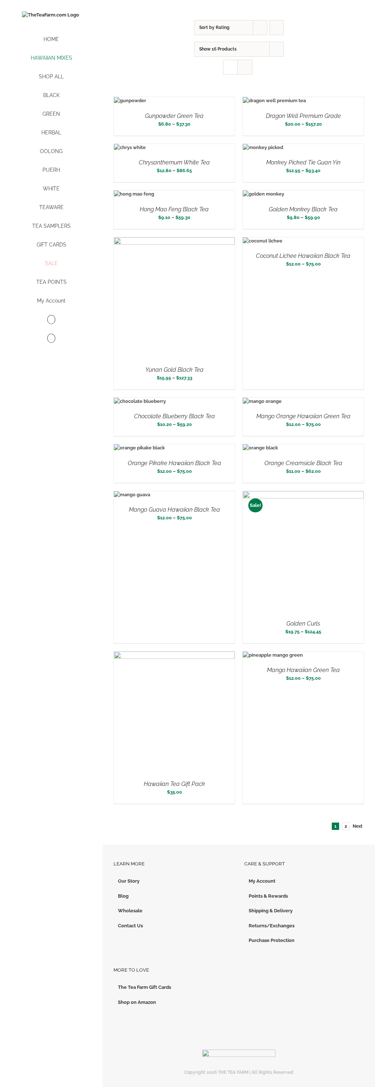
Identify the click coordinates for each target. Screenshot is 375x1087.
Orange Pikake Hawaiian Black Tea (174, 463)
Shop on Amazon (137, 1002)
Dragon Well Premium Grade (303, 115)
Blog (123, 896)
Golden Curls (303, 623)
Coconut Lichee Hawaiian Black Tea (303, 255)
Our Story (129, 881)
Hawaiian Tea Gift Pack (174, 783)
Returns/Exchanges (271, 925)
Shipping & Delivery (271, 910)
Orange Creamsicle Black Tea (303, 463)
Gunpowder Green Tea (174, 115)
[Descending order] (277, 27)
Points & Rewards (268, 896)
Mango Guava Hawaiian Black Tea (174, 509)
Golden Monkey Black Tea (303, 209)
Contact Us (130, 925)
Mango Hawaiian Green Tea (303, 670)
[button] (51, 338)
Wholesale (130, 910)
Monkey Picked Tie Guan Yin (303, 162)
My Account (262, 881)
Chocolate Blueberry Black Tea (174, 416)
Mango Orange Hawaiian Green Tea (303, 416)
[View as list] (245, 67)
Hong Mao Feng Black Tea (174, 209)
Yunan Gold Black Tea (174, 369)
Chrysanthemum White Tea (174, 162)
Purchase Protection (271, 940)
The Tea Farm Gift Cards (144, 987)
